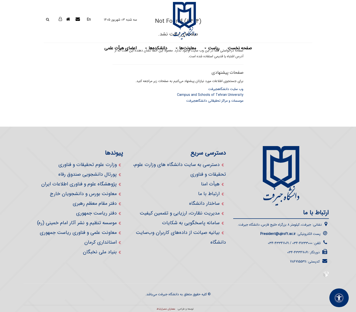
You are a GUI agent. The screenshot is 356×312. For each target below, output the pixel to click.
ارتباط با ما (209, 193)
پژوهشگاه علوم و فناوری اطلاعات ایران (79, 184)
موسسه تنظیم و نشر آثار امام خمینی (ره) (77, 223)
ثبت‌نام (56, 31)
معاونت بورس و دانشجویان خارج (83, 193)
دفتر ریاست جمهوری (96, 213)
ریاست (213, 48)
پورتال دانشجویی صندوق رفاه (87, 174)
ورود (54, 19)
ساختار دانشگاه (204, 203)
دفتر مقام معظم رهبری (95, 203)
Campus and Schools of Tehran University (210, 95)
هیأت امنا (210, 184)
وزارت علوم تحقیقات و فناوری (87, 164)
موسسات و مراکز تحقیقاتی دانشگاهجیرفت (214, 100)
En (89, 19)
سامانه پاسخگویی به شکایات (191, 223)
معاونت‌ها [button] (187, 48)
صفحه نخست (240, 48)
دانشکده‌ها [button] (157, 48)
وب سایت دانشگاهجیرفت (225, 89)
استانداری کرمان (100, 242)
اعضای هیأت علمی (120, 48)
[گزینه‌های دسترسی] (339, 297)
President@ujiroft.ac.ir (278, 234)
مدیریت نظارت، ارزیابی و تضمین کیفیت (180, 213)
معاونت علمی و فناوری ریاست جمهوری (78, 232)
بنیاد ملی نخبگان (100, 252)
